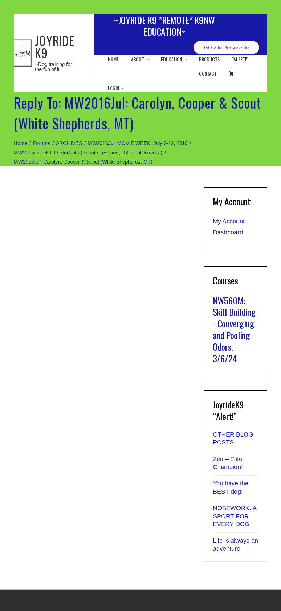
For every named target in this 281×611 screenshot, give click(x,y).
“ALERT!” (240, 59)
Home (113, 59)
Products (209, 59)
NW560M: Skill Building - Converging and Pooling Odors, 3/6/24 (234, 329)
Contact (208, 73)
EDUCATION (171, 59)
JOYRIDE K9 (55, 46)
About (137, 59)
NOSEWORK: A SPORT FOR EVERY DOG (234, 516)
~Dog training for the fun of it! (53, 66)
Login (113, 87)
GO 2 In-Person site (226, 47)
